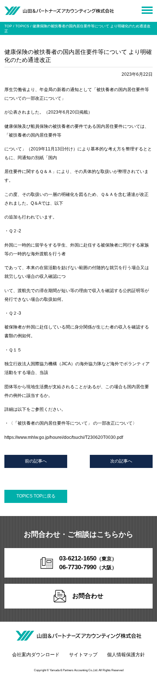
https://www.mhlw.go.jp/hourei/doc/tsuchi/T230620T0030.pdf (63, 437)
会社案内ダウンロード (36, 654)
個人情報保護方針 (126, 654)
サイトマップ (83, 654)
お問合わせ (87, 596)
